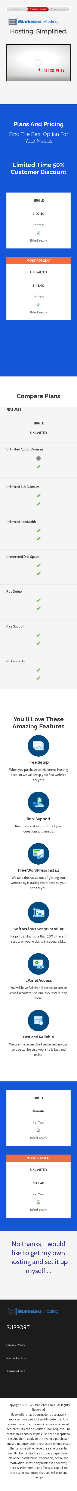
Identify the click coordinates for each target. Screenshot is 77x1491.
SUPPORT (18, 1327)
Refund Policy (16, 1358)
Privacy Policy (15, 1345)
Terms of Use (15, 1371)
